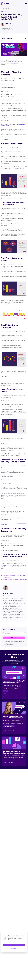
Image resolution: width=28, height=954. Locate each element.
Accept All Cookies (14, 945)
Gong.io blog (4, 565)
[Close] (25, 933)
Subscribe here (14, 63)
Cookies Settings (14, 948)
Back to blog (6, 8)
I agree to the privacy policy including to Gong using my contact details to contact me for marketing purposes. (14, 643)
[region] (14, 941)
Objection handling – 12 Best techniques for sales (15, 579)
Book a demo (14, 637)
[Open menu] (26, 3)
